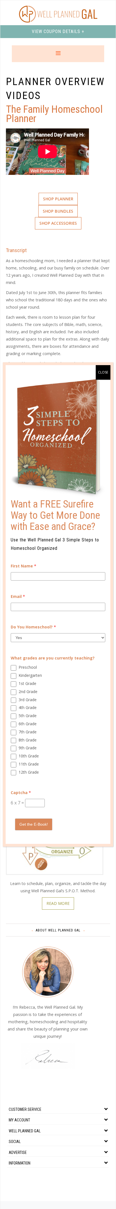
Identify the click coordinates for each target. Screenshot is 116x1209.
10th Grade (29, 756)
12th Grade (29, 772)
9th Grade (28, 747)
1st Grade (27, 683)
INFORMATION (19, 1163)
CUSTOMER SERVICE (25, 1109)
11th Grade (29, 764)
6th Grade (28, 723)
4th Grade (28, 707)
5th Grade (28, 715)
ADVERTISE (18, 1152)
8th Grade (28, 740)
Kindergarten (30, 675)
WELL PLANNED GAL (25, 1131)
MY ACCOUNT (19, 1120)
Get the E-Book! (33, 824)
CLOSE (103, 372)
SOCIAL (15, 1141)
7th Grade (28, 731)
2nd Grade (28, 691)
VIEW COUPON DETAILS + (58, 31)
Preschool (28, 667)
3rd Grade (28, 699)
